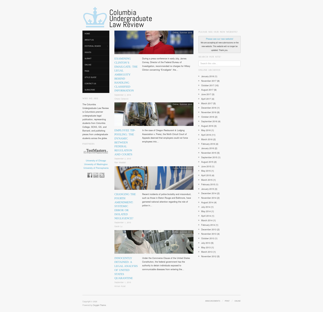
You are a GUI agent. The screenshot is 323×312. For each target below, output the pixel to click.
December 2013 (208, 229)
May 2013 (206, 247)
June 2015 (206, 166)
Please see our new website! (219, 38)
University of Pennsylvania (96, 167)
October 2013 (207, 238)
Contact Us (90, 83)
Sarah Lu (118, 226)
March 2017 (206, 103)
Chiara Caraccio (121, 98)
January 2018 (207, 76)
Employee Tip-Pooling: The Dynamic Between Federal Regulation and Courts (124, 142)
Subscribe (90, 89)
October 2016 (207, 116)
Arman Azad (119, 286)
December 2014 (208, 193)
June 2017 (206, 94)
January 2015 (207, 188)
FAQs (87, 71)
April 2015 (206, 175)
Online (88, 64)
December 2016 (208, 107)
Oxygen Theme (99, 305)
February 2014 (208, 224)
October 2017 (207, 85)
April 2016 (206, 134)
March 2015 (206, 179)
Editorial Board (93, 46)
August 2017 (207, 89)
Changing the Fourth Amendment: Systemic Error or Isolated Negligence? (125, 206)
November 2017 (208, 80)
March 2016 (206, 139)
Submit (88, 58)
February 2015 (208, 184)
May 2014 (206, 211)
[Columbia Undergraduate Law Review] (117, 17)
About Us (89, 39)
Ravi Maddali (120, 162)
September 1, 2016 (122, 222)
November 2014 (208, 197)
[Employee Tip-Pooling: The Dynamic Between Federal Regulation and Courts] (153, 115)
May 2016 (206, 130)
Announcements (212, 301)
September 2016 (209, 121)
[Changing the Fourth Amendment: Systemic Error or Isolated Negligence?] (153, 179)
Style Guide (90, 77)
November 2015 (208, 152)
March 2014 (206, 220)
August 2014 (207, 202)
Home (87, 33)
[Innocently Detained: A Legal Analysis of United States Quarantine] (153, 242)
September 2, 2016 (122, 94)
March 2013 (206, 251)
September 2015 (209, 157)
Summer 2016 (186, 32)
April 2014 (206, 215)
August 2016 (207, 125)
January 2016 (207, 148)
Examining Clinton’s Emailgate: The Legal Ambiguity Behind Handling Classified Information (126, 74)
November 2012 (208, 256)
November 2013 (208, 233)
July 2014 (205, 206)
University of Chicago (96, 160)
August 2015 (207, 161)
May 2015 (206, 170)
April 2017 (206, 98)
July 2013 (205, 242)
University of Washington (96, 164)
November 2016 (208, 112)
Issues (88, 52)
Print (227, 301)
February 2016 (208, 143)
